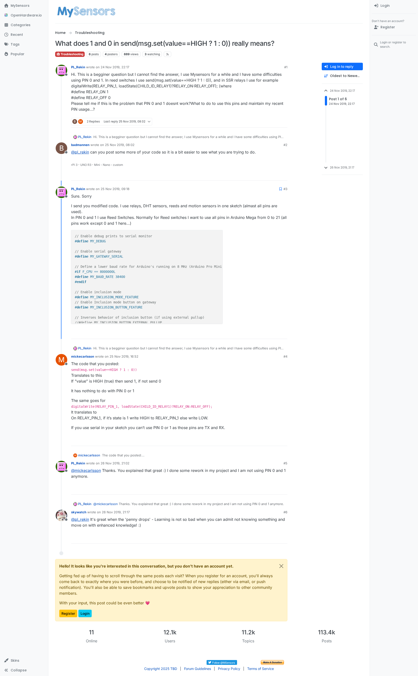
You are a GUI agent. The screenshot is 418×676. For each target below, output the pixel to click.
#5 (285, 463)
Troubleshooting (71, 54)
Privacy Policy (229, 669)
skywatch (78, 512)
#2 (285, 145)
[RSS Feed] (167, 54)
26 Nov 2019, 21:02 (115, 463)
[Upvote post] (265, 121)
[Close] (281, 566)
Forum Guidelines (197, 669)
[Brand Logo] (86, 11)
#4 (285, 356)
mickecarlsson (82, 356)
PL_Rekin (78, 67)
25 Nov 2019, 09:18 (115, 189)
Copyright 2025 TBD (160, 669)
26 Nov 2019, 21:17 (116, 512)
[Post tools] (283, 121)
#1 (285, 67)
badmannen (80, 145)
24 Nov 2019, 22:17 (115, 67)
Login (85, 613)
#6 (285, 512)
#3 (285, 189)
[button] (24, 660)
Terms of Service (260, 669)
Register (68, 613)
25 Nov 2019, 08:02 (119, 145)
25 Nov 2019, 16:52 (124, 356)
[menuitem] (394, 6)
